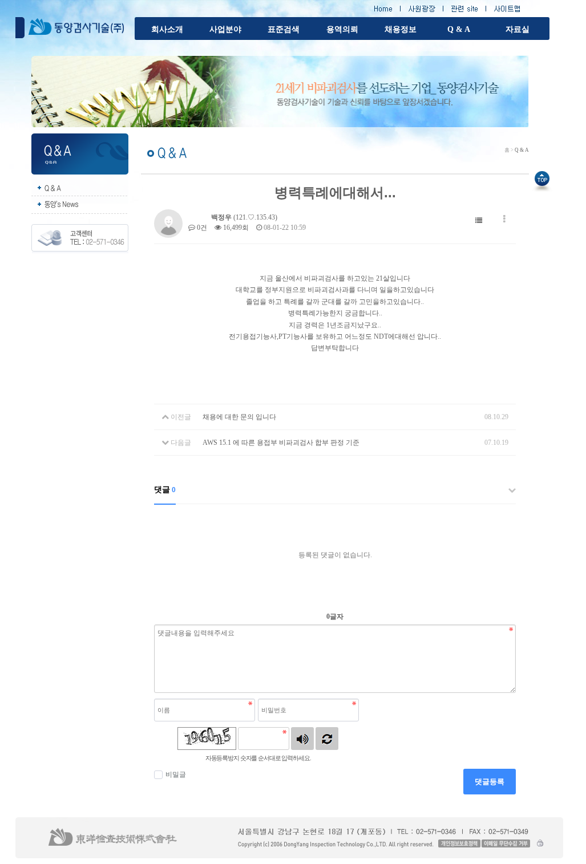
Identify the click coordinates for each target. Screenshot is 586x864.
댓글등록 (489, 781)
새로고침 (327, 738)
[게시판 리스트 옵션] (504, 219)
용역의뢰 (342, 29)
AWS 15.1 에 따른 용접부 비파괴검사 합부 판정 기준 (281, 443)
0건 (201, 228)
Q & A (458, 29)
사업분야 (225, 29)
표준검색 (284, 29)
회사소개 (167, 29)
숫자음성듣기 (302, 738)
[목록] (479, 219)
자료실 (518, 29)
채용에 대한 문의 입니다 (239, 417)
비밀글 (175, 774)
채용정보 (401, 29)
